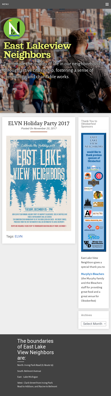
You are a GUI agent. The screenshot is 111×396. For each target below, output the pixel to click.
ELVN (18, 236)
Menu (5, 4)
